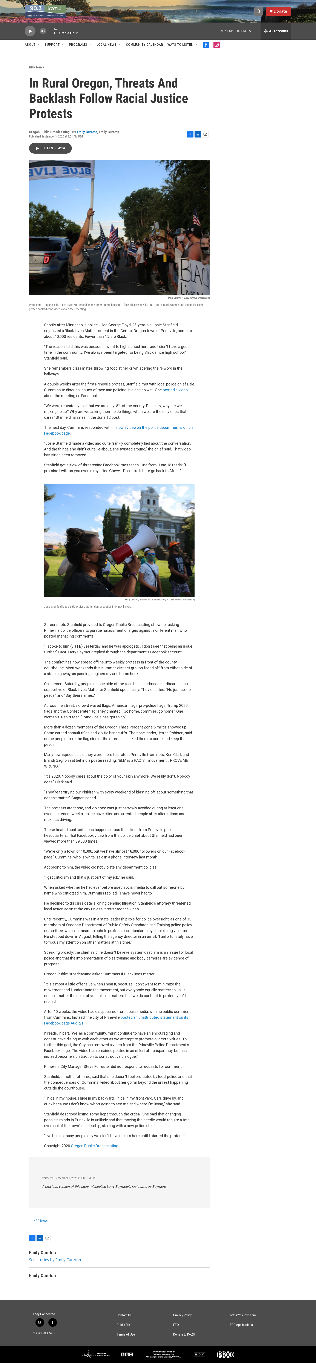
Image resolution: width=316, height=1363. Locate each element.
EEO (176, 1325)
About (30, 44)
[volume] (43, 31)
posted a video (175, 390)
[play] (30, 31)
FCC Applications (241, 1325)
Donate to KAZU (184, 1334)
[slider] (50, 31)
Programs (78, 44)
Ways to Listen (180, 44)
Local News (107, 44)
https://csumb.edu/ (243, 1315)
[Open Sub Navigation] (38, 44)
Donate (280, 11)
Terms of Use (126, 1334)
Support (52, 44)
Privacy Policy (182, 1315)
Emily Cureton (87, 132)
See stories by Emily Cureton (55, 1259)
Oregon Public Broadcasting (94, 1146)
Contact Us (124, 1315)
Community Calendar (144, 44)
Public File (123, 1325)
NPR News (36, 67)
